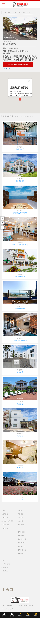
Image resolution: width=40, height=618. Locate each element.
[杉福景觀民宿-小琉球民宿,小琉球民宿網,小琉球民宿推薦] (20, 165)
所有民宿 (5, 514)
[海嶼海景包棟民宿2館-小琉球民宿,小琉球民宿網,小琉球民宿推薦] (20, 197)
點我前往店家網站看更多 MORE (18, 64)
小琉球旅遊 (21, 532)
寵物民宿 (20, 510)
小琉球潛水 (21, 553)
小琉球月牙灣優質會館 (20, 245)
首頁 (3, 510)
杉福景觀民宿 (20, 181)
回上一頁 (7, 69)
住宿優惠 (5, 528)
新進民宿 (20, 147)
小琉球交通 (21, 543)
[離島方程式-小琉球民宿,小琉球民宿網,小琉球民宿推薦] (20, 133)
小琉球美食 (21, 535)
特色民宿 (20, 514)
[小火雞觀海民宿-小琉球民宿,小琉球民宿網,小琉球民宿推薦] (20, 260)
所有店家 (5, 517)
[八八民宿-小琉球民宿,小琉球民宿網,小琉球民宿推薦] (20, 420)
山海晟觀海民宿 (20, 308)
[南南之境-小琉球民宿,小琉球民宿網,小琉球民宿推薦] (20, 356)
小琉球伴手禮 (22, 539)
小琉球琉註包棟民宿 (20, 340)
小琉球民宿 (20, 242)
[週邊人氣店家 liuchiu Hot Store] (2, 227)
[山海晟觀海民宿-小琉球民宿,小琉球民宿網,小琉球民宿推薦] (20, 292)
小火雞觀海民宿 (20, 276)
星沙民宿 (20, 499)
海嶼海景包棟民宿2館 (20, 213)
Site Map (5, 571)
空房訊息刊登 (6, 564)
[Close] (29, 81)
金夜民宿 (20, 467)
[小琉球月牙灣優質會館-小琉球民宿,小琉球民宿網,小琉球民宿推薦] (20, 229)
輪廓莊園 (20, 404)
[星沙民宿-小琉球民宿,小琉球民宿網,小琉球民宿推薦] (20, 483)
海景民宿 (20, 210)
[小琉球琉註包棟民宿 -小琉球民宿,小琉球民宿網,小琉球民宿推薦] (20, 324)
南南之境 (20, 372)
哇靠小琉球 (5, 525)
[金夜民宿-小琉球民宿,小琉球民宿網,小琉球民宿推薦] (20, 452)
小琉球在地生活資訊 (8, 521)
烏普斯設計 (5, 567)
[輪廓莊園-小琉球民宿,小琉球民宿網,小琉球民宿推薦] (20, 388)
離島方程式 (20, 149)
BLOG (4, 560)
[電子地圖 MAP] (2, 222)
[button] (20, 99)
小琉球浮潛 (21, 546)
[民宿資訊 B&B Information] (2, 218)
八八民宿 (20, 436)
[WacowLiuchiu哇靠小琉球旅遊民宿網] (20, 4)
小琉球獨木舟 (22, 550)
